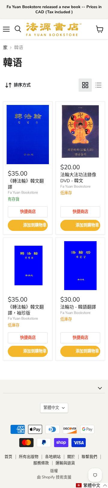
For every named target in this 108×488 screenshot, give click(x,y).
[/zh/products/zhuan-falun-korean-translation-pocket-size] (28, 265)
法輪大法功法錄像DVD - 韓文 (78, 178)
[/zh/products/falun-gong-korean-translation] (80, 265)
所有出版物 (28, 456)
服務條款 (41, 463)
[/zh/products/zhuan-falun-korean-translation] (28, 134)
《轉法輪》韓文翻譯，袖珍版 (26, 310)
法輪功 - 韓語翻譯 (78, 307)
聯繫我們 (89, 456)
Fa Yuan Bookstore (23, 192)
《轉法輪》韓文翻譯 (26, 184)
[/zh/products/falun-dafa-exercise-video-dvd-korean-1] (80, 131)
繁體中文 (51, 407)
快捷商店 (28, 211)
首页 (8, 456)
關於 (71, 456)
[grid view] (85, 85)
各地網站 (53, 456)
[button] (91, 485)
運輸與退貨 (65, 463)
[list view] (98, 85)
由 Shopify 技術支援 (54, 477)
